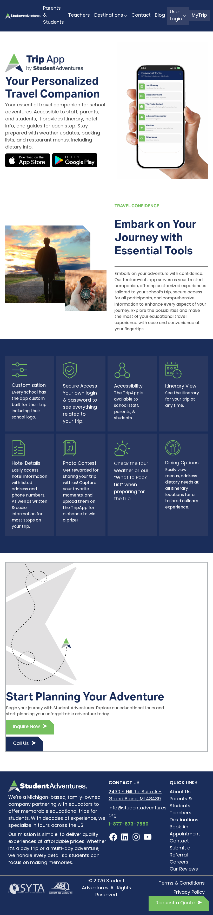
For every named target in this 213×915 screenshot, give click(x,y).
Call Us (21, 744)
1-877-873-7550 (129, 824)
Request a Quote (175, 903)
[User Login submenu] (184, 15)
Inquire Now (26, 727)
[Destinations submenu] (125, 15)
